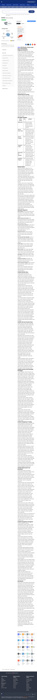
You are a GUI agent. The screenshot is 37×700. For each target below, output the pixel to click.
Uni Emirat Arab (29, 680)
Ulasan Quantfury (29, 653)
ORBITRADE (3, 680)
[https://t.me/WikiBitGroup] (28, 694)
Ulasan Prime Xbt (25, 647)
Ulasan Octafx (20, 634)
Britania (27, 685)
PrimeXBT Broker (23, 650)
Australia (27, 686)
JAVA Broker (32, 643)
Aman (18, 636)
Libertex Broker (23, 637)
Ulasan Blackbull (20, 653)
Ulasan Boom (34, 660)
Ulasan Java (34, 640)
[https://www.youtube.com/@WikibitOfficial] (30, 694)
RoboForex (15, 684)
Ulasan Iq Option (34, 634)
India (27, 682)
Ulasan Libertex (25, 634)
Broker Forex (7, 669)
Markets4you (15, 680)
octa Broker (19, 637)
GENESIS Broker (28, 637)
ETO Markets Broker (19, 664)
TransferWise (15, 682)
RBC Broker (23, 656)
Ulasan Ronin (34, 647)
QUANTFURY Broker (28, 657)
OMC (2, 678)
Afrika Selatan (28, 687)
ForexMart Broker (23, 664)
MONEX (2, 679)
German (27, 690)
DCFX (2, 681)
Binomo (14, 687)
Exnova (14, 685)
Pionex (14, 686)
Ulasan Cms (20, 647)
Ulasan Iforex (20, 640)
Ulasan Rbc (25, 653)
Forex (3, 669)
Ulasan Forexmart (25, 660)
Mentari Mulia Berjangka (3, 683)
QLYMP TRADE (4, 687)
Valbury (2, 685)
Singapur (27, 684)
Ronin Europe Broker (32, 651)
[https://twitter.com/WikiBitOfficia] (35, 694)
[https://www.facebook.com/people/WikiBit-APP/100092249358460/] (26, 694)
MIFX (2, 686)
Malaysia (27, 681)
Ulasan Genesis (29, 634)
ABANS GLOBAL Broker (32, 657)
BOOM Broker (32, 664)
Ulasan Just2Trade (25, 640)
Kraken (14, 681)
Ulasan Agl (34, 653)
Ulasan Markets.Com (29, 640)
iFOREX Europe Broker (19, 644)
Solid (19, 47)
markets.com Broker (28, 643)
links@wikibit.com (25, 696)
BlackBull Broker (19, 657)
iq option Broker (32, 637)
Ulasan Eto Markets (20, 660)
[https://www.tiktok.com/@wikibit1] (32, 694)
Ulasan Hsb (29, 647)
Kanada (27, 689)
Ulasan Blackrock (29, 660)
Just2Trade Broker (23, 643)
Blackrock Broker (28, 664)
